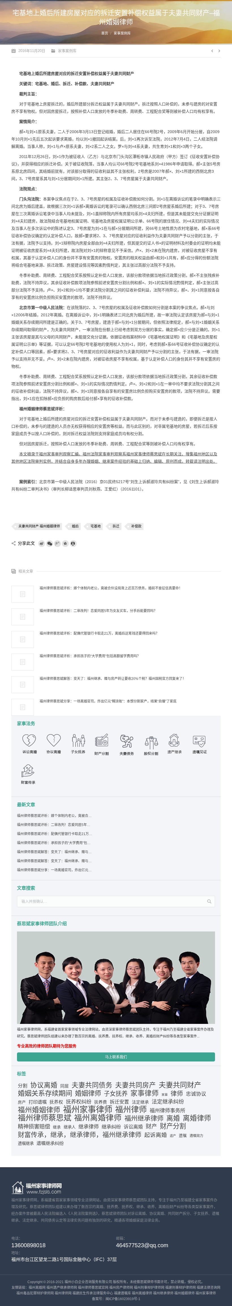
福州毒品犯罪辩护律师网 (35, 1293)
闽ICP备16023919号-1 (123, 1299)
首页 (104, 33)
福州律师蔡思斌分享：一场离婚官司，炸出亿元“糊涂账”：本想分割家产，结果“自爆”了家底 (108, 701)
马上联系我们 (116, 1057)
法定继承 (140, 1102)
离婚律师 (197, 1118)
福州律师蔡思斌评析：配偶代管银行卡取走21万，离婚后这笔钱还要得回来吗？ (99, 633)
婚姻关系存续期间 (45, 1093)
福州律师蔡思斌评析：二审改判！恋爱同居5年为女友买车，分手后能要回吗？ (98, 611)
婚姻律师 (88, 1093)
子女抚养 (116, 1093)
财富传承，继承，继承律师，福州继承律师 (79, 1134)
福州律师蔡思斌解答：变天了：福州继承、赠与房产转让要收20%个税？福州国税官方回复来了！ (113, 679)
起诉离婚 (155, 1135)
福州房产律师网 (121, 1288)
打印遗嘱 (38, 1101)
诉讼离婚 (133, 1127)
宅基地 (96, 526)
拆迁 (116, 526)
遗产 (173, 1136)
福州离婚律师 (98, 1118)
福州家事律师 (87, 1109)
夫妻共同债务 (92, 1085)
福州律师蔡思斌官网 (93, 1288)
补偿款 (136, 526)
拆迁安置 (119, 1102)
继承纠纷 (111, 1127)
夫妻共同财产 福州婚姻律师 (39, 526)
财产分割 (173, 1126)
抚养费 (100, 1102)
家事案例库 (122, 33)
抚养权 (56, 1102)
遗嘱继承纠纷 (50, 1143)
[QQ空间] (65, 543)
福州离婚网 (37, 1288)
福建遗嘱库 (122, 1293)
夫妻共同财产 (180, 1085)
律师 (177, 1093)
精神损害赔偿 (34, 1126)
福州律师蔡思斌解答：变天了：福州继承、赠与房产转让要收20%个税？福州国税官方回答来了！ (54, 861)
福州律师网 (63, 1293)
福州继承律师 (144, 1118)
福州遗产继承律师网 (61, 1288)
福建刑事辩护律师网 (180, 1288)
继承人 (70, 1127)
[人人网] (73, 543)
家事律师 (144, 1093)
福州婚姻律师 (39, 1110)
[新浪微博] (41, 543)
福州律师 (131, 1109)
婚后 (75, 526)
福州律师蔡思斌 (44, 1118)
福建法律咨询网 (208, 1288)
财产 (151, 1126)
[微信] (49, 543)
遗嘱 (183, 1136)
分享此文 (26, 543)
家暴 (165, 1094)
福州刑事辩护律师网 (149, 1288)
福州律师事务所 (167, 1110)
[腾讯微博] (57, 543)
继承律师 (88, 1127)
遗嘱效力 (196, 1136)
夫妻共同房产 (135, 1085)
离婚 (173, 1118)
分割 (22, 1086)
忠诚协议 (196, 1094)
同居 (64, 1086)
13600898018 (28, 1245)
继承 (57, 1127)
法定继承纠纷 (168, 1102)
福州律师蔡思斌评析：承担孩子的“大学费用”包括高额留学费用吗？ (90, 656)
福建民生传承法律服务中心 (92, 1293)
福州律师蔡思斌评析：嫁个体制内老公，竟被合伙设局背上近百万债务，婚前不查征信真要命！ (111, 588)
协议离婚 (43, 1085)
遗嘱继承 (26, 1143)
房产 (22, 1102)
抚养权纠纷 (78, 1102)
